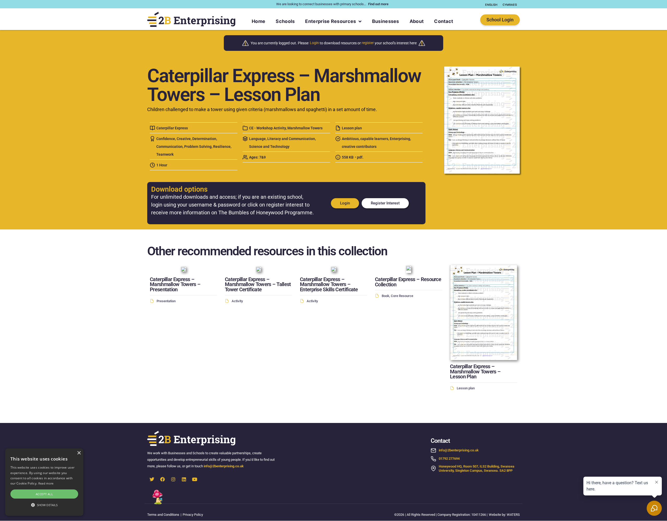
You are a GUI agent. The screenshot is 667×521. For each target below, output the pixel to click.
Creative (184, 139)
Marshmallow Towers (305, 128)
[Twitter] (152, 479)
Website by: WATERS (504, 515)
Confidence (165, 139)
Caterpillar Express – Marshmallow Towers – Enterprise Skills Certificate (329, 284)
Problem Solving (198, 146)
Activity (237, 301)
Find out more (378, 4)
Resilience (222, 146)
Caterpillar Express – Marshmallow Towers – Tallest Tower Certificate (258, 284)
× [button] (79, 453)
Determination (204, 139)
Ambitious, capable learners (365, 139)
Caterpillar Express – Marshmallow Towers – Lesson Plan (475, 372)
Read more (46, 483)
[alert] (44, 482)
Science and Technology (269, 146)
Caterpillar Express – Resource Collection (408, 282)
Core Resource (402, 296)
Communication (169, 146)
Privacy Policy (193, 515)
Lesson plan (352, 128)
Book (385, 296)
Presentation (166, 301)
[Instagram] (173, 479)
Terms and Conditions (163, 515)
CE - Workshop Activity (267, 128)
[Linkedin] (184, 479)
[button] (44, 505)
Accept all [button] (44, 494)
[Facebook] (162, 479)
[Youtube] (194, 479)
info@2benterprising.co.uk (224, 466)
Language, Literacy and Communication (282, 139)
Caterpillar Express (172, 128)
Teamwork (165, 154)
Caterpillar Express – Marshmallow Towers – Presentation (175, 284)
